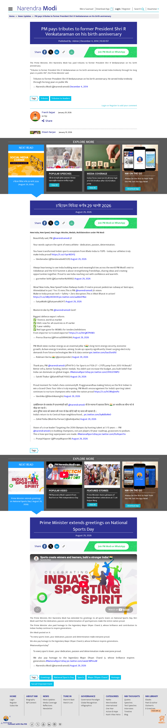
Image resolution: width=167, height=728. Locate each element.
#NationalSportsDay (80, 372)
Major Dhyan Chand (98, 677)
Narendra (37, 8)
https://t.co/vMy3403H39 (45, 297)
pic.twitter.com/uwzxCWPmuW (82, 661)
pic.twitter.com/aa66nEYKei (72, 297)
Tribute (44, 98)
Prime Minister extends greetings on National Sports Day (83, 526)
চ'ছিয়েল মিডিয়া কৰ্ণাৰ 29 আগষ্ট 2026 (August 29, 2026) (26, 183)
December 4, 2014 (79, 87)
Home (12, 16)
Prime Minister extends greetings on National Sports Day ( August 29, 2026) (26, 501)
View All (54, 185)
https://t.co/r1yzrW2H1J (63, 254)
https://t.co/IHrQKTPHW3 (82, 333)
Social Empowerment (41, 684)
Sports (80, 677)
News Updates (25, 16)
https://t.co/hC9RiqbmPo (106, 392)
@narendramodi (61, 238)
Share (48, 120)
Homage (115, 677)
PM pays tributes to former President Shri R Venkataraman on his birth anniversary (83, 31)
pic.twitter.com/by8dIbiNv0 (97, 414)
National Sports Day (64, 677)
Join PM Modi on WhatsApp (111, 52)
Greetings (45, 677)
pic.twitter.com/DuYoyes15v (112, 434)
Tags (34, 98)
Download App (133, 188)
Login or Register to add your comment (119, 105)
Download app (7, 723)
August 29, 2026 (78, 259)
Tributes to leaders (60, 98)
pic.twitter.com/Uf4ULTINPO (105, 372)
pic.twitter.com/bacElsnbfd (103, 352)
